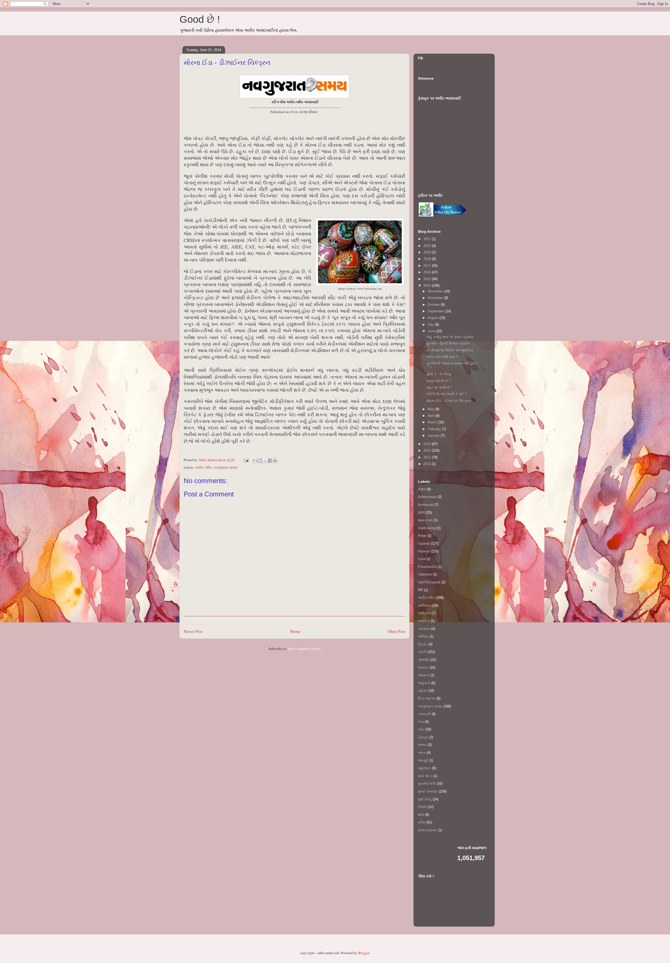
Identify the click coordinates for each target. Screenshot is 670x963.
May (431, 409)
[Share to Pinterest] (275, 460)
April (432, 416)
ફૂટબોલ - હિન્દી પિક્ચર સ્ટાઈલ (448, 343)
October (434, 305)
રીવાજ (422, 807)
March (433, 422)
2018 (427, 259)
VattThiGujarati (429, 582)
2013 (427, 444)
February (435, 429)
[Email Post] (245, 459)
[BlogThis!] (260, 460)
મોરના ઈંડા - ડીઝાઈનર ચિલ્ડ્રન (448, 401)
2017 (427, 266)
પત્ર (421, 729)
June (432, 331)
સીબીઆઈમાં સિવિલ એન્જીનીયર (449, 350)
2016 (427, 272)
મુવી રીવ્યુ (425, 799)
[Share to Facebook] (270, 460)
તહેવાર (422, 691)
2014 (427, 285)
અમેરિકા (424, 621)
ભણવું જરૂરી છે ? (438, 381)
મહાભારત (424, 768)
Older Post (396, 631)
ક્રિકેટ (422, 644)
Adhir (422, 489)
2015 (427, 279)
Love (421, 559)
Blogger (363, 952)
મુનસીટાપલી (427, 783)
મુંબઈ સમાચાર (428, 791)
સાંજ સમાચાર (427, 830)
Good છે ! (200, 19)
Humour (424, 551)
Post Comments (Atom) (304, 648)
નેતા (421, 722)
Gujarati (424, 543)
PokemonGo (427, 567)
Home (295, 631)
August (433, 318)
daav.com (425, 520)
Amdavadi (425, 505)
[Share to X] (265, 460)
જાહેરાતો (424, 683)
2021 (427, 239)
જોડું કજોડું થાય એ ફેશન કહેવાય (449, 337)
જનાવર (423, 667)
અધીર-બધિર (203, 467)
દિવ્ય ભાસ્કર (427, 698)
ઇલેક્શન (424, 629)
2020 (427, 246)
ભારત (422, 753)
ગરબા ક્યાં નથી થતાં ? (442, 357)
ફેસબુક (423, 737)
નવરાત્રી (424, 714)
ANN (421, 512)
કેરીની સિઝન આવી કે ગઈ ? (446, 394)
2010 (427, 464)
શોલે (421, 815)
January (434, 436)
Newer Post (193, 631)
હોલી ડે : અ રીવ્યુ (438, 374)
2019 (427, 252)
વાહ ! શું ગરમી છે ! (439, 387)
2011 (427, 457)
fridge (422, 536)
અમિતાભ (424, 613)
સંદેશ (421, 822)
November (436, 298)
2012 (427, 450)
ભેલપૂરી (423, 760)
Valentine (425, 574)
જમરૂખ (423, 675)
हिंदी (420, 590)
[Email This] (255, 460)
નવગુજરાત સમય (226, 467)
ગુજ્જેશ (423, 660)
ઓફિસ (423, 636)
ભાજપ (422, 745)
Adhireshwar (427, 497)
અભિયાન (424, 605)
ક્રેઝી (422, 652)
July (431, 324)
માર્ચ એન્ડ (425, 776)
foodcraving (427, 528)
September (436, 311)
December (436, 291)
